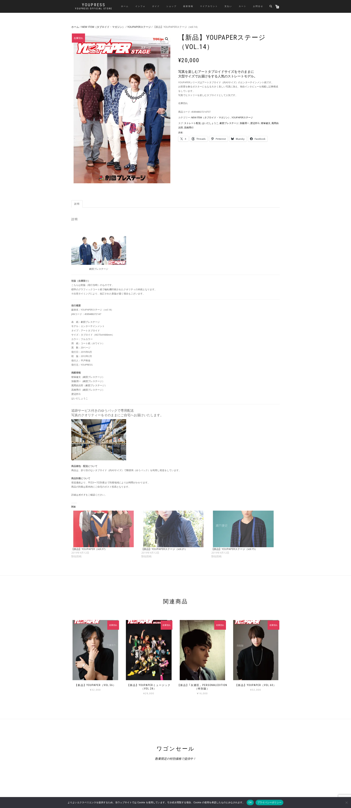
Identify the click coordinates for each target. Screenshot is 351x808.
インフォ (140, 6)
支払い (228, 6)
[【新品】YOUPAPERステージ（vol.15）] (244, 529)
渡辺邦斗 (255, 123)
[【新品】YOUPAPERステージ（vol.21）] (174, 529)
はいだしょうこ (210, 123)
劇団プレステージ (229, 123)
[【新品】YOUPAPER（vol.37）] (104, 529)
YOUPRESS (93, 5)
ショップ (171, 6)
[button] (166, 39)
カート (242, 6)
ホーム (125, 6)
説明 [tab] (77, 203)
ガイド (156, 6)
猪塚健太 (265, 123)
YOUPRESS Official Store (93, 8)
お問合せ (258, 6)
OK (250, 802)
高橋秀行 (189, 127)
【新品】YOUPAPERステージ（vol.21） (164, 549)
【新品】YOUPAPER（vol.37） (89, 549)
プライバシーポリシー (269, 802)
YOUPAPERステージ (139, 27)
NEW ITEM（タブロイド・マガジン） (103, 27)
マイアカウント (209, 6)
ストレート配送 (192, 123)
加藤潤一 (244, 123)
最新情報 (188, 6)
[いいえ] (346, 802)
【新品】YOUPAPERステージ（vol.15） (234, 549)
